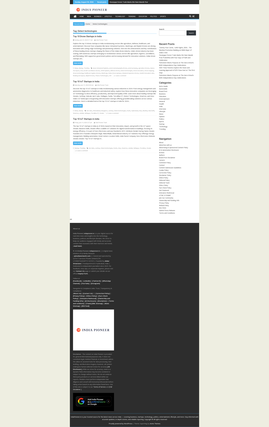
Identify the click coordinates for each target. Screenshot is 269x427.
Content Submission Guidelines (170, 168)
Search (161, 29)
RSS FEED (162, 208)
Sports (163, 16)
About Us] (78, 293)
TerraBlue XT (95, 113)
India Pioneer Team (101, 40)
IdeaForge (104, 73)
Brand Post (163, 91)
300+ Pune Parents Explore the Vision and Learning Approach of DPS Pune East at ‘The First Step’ (177, 70)
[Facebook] (77, 281)
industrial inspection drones (130, 73)
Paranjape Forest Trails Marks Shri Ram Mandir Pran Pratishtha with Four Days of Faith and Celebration (176, 57)
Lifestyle (108, 16)
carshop (110, 111)
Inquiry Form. (83, 273)
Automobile (163, 89)
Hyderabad (134, 111)
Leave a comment (121, 76)
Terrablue (143, 148)
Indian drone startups (114, 73)
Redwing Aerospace (79, 76)
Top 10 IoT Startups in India (86, 81)
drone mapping (149, 71)
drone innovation (138, 71)
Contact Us (80, 271)
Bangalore (104, 111)
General (162, 101)
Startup (81, 68)
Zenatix (102, 113)
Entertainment (164, 99)
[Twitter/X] (96, 281)
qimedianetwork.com (82, 256)
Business (97, 16)
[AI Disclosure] (90, 301)
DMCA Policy (163, 178)
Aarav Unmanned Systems (100, 68)
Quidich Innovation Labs (147, 73)
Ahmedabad (96, 111)
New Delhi (151, 111)
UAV (110, 76)
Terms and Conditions (167, 213)
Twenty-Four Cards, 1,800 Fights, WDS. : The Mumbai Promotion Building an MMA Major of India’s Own (175, 50)
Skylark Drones (90, 76)
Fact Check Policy (165, 188)
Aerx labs (89, 111)
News (76, 68)
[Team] (88, 303)
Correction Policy (165, 173)
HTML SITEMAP (165, 195)
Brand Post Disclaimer (167, 157)
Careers (162, 160)
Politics (153, 16)
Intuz (140, 111)
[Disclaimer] (102, 301)
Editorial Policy (164, 180)
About (161, 142)
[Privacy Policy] (78, 296)
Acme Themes (155, 423)
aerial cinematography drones (118, 68)
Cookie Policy (164, 170)
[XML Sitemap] (97, 303)
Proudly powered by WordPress (120, 423)
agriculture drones (143, 68)
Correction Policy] (103, 293)
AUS (81, 71)
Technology (120, 16)
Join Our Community (166, 198)
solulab (81, 113)
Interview (162, 109)
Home (82, 16)
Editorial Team (164, 183)
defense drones (115, 71)
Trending (132, 16)
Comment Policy (165, 163)
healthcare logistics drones (92, 73)
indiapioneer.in (89, 233)
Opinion (162, 116)
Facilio (129, 111)
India (89, 16)
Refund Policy (164, 205)
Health (161, 104)
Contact (162, 165)
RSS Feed (85, 306)
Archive (161, 152)
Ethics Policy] (92, 296)
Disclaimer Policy (165, 175)
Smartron (76, 113)
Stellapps (87, 113)
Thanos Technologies (101, 76)
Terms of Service (99, 387)
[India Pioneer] (75, 16)
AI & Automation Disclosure (169, 150)
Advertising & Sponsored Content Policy (173, 147)
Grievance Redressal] (88, 298)
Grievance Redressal (166, 193)
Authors (162, 155)
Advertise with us (165, 145)
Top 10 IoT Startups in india (86, 119)
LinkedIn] (87, 281)
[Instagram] (95, 283)
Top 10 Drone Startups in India (87, 36)
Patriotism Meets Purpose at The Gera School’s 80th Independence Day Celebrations (141, 2)
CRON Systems (105, 71)
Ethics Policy (163, 185)
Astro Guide (163, 86)
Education (143, 16)
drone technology (78, 73)
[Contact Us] (88, 293)
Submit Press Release (167, 210)
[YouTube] (85, 283)
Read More (78, 63)
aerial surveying (132, 68)
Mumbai (145, 111)
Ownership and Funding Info (169, 200)
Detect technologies (127, 71)
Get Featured (164, 190)
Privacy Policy (164, 203)
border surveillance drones (92, 71)
